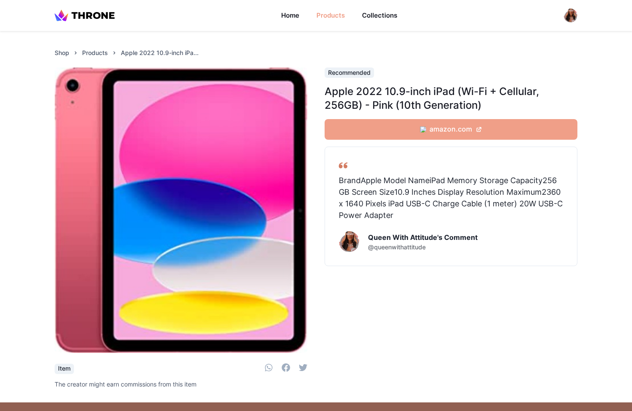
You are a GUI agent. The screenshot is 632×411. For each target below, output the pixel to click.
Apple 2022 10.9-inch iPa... (160, 52)
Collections (379, 15)
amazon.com (451, 129)
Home (290, 15)
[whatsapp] (268, 368)
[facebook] (286, 368)
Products (330, 15)
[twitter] (303, 368)
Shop (62, 52)
